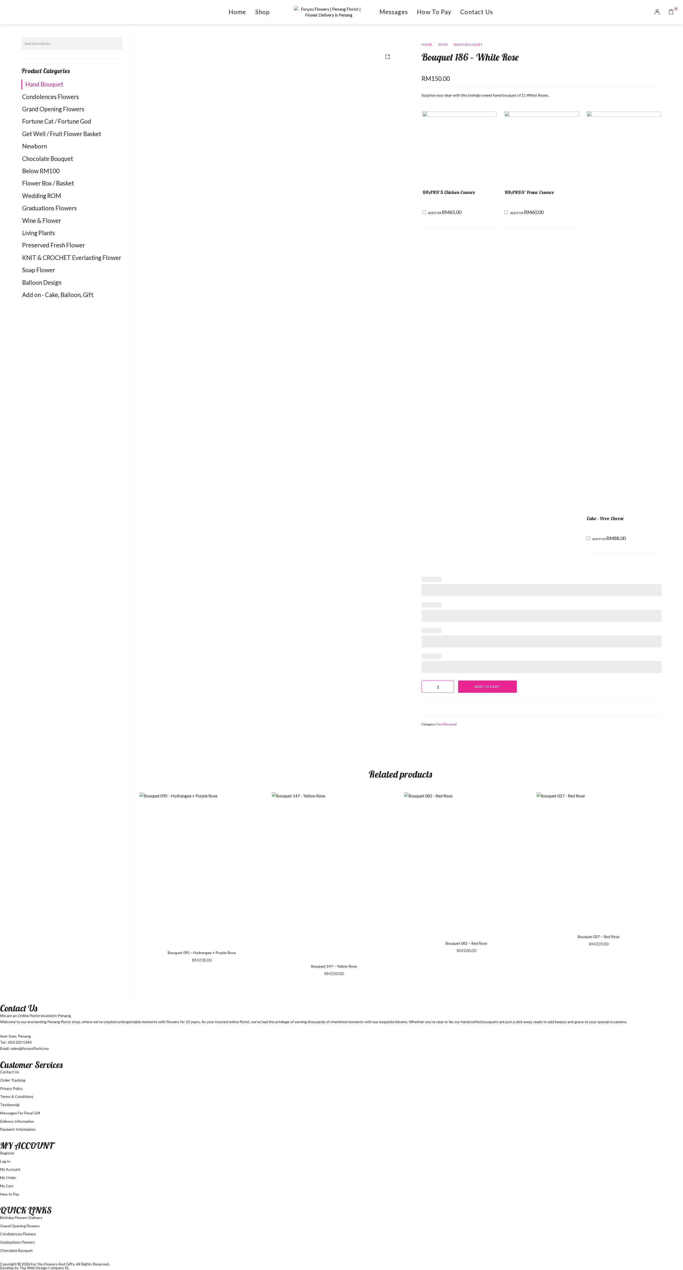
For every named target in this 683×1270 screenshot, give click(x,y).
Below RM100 (40, 171)
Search (115, 43)
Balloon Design (41, 282)
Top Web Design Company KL (44, 1267)
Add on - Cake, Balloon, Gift (57, 294)
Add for (444, 212)
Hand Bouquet (44, 84)
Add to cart (487, 687)
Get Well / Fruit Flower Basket (61, 133)
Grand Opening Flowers (53, 109)
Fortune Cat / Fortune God (56, 121)
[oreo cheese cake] (624, 310)
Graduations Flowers (49, 208)
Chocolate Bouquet (47, 158)
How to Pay (434, 11)
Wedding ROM (41, 195)
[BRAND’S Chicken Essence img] (459, 147)
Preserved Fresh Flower (53, 245)
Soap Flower (38, 270)
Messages (393, 11)
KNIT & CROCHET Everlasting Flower (71, 257)
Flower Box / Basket (48, 183)
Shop (262, 11)
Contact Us (476, 11)
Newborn (34, 146)
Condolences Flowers (50, 96)
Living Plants (38, 232)
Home (237, 11)
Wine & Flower (41, 220)
